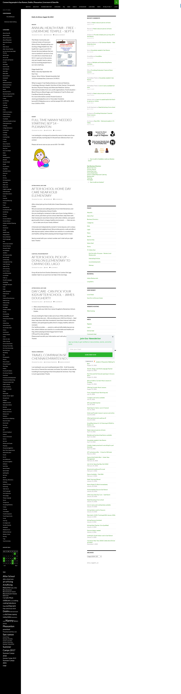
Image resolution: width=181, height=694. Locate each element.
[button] (90, 338)
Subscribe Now (90, 355)
